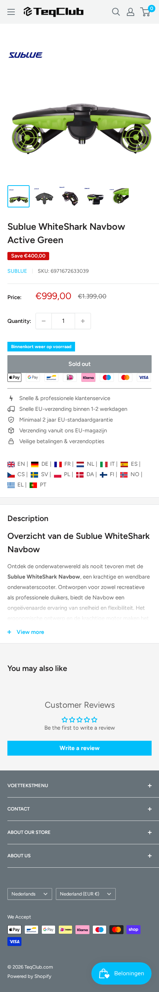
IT (113, 464)
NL (91, 464)
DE (45, 464)
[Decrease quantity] (43, 321)
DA (91, 474)
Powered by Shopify (29, 976)
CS (21, 474)
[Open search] (116, 12)
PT (43, 484)
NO (136, 474)
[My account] (130, 12)
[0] (145, 11)
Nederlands (23, 894)
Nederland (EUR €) (79, 894)
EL (21, 484)
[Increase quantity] (83, 321)
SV (45, 474)
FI (113, 474)
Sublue (17, 271)
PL (68, 474)
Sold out (79, 363)
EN (22, 464)
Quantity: (19, 321)
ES (135, 464)
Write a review (79, 748)
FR (68, 464)
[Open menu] (11, 12)
